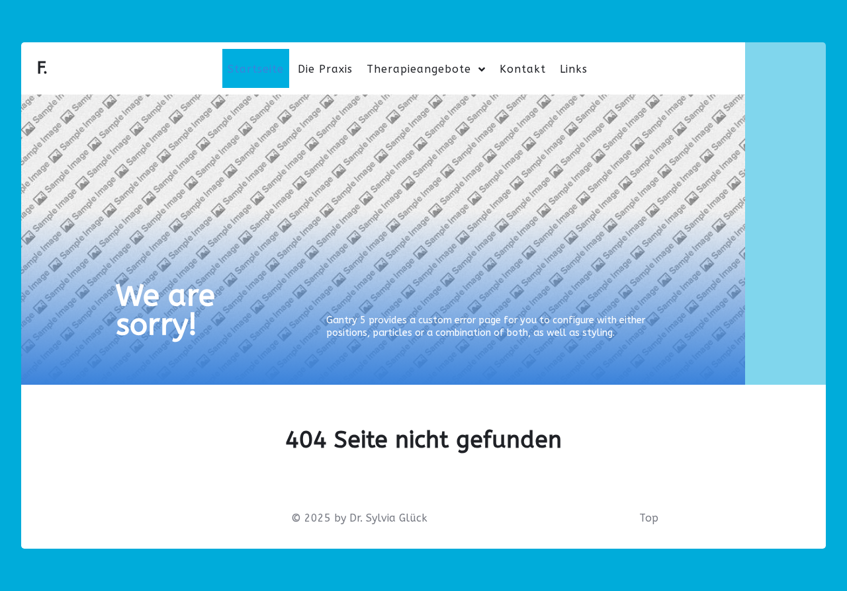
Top (648, 518)
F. (42, 68)
